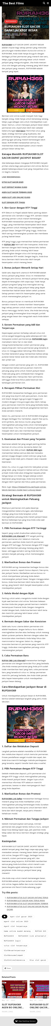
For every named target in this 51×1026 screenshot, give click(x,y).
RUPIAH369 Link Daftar (12, 799)
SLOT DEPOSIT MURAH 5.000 (14, 187)
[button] (48, 3)
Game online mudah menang (17, 931)
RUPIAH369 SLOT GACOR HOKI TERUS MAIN (26, 900)
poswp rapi (7, 1011)
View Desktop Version (27, 1021)
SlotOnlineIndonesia (14, 960)
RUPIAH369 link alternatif (32, 936)
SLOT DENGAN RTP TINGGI (13, 202)
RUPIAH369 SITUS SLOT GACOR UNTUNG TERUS (27, 897)
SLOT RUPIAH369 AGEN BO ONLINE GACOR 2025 (12, 1006)
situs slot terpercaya (15, 946)
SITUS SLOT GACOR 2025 (12, 182)
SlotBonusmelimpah (13, 955)
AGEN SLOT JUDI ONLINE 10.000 (16, 197)
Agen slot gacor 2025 (21, 917)
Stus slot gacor (37, 960)
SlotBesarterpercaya (14, 951)
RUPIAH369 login (39, 339)
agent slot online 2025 (16, 922)
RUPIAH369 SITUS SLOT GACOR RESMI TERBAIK (27, 903)
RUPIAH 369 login (34, 450)
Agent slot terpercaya (15, 926)
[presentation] (45, 996)
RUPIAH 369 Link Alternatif (14, 660)
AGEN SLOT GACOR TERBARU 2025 (17, 192)
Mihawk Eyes (14, 35)
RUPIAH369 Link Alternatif (13, 536)
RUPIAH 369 (9, 244)
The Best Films (13, 3)
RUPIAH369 (11, 21)
